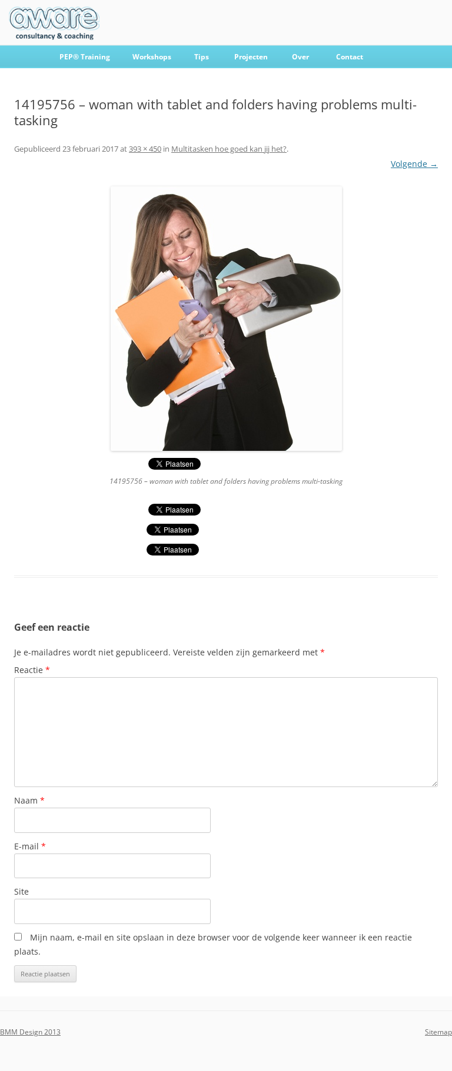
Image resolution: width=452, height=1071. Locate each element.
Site (21, 891)
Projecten (251, 57)
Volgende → (414, 163)
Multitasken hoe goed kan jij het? (229, 148)
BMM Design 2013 (30, 1032)
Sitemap (438, 1032)
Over (300, 57)
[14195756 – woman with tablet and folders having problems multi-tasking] (226, 318)
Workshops (151, 57)
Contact (349, 57)
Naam (29, 800)
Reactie (32, 669)
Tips (201, 57)
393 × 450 (145, 148)
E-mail (30, 846)
